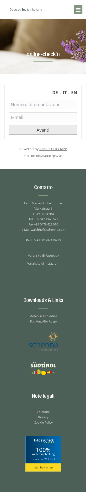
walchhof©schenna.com (48, 229)
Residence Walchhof (43, 459)
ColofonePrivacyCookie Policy (43, 417)
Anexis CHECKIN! (53, 148)
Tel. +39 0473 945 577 (43, 219)
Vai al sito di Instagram (43, 263)
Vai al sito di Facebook (43, 255)
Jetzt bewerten (43, 467)
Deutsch (15, 9)
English (26, 9)
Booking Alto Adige (43, 321)
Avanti (43, 130)
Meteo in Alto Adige (43, 316)
